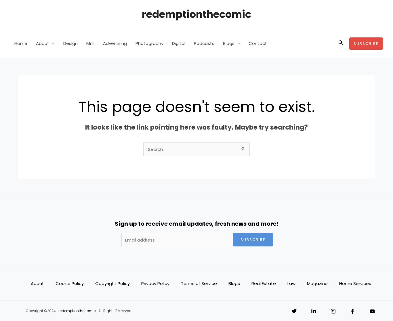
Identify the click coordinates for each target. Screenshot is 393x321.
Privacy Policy (155, 283)
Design (70, 43)
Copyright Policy (112, 283)
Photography (149, 43)
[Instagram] (333, 311)
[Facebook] (352, 311)
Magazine (317, 283)
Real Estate (263, 283)
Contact (258, 43)
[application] (52, 43)
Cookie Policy (70, 283)
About (42, 43)
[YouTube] (372, 311)
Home (20, 43)
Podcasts (204, 43)
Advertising (115, 43)
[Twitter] (294, 311)
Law (291, 283)
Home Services (355, 283)
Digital (178, 43)
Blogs (228, 43)
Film (90, 43)
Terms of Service (199, 283)
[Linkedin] (313, 311)
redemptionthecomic (196, 14)
